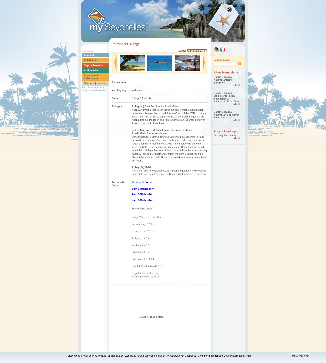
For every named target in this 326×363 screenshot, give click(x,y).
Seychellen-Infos (93, 65)
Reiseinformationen (93, 87)
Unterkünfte (90, 60)
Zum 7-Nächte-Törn (143, 188)
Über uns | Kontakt (95, 83)
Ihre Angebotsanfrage (225, 135)
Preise (148, 182)
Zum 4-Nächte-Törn (143, 200)
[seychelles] (163, 41)
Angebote (89, 55)
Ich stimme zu (300, 355)
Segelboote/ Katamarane (91, 77)
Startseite (87, 51)
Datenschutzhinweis (93, 90)
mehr (235, 85)
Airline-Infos (91, 70)
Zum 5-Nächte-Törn (143, 194)
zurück (182, 50)
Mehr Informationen (208, 356)
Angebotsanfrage (197, 50)
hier (250, 356)
